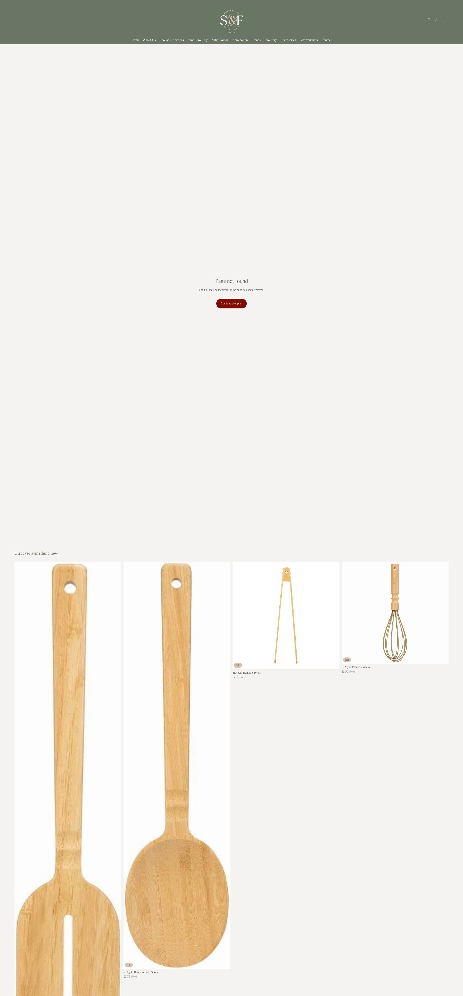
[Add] (225, 963)
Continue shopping (231, 303)
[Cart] (445, 20)
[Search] (429, 20)
